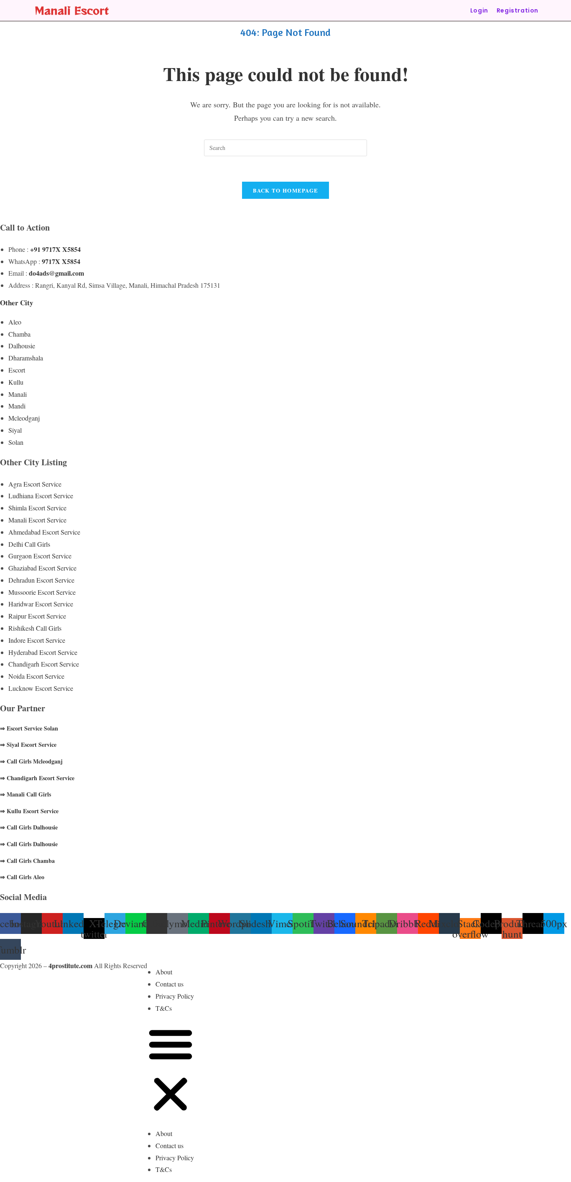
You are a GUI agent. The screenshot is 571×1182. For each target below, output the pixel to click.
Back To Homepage (286, 190)
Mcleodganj (24, 417)
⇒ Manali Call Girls (25, 794)
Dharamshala (25, 357)
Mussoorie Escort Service (42, 592)
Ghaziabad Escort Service (42, 567)
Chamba (19, 334)
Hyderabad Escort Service (42, 652)
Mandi (16, 405)
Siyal (15, 430)
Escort (16, 369)
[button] (170, 1070)
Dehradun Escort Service (41, 580)
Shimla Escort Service (37, 507)
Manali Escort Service (37, 519)
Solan (15, 442)
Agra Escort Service (34, 483)
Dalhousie (21, 345)
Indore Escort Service (36, 640)
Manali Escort (72, 10)
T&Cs (163, 1008)
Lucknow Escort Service (40, 688)
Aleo (14, 321)
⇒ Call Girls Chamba (27, 860)
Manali (17, 394)
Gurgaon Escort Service (39, 555)
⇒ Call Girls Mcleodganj (31, 761)
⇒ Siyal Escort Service (28, 744)
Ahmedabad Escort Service (44, 532)
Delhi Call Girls (29, 544)
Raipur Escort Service (37, 615)
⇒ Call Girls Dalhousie (29, 827)
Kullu (15, 382)
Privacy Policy (174, 996)
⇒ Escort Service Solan (29, 728)
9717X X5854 (61, 261)
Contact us (169, 983)
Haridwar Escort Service (40, 603)
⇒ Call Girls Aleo (22, 877)
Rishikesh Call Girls (34, 628)
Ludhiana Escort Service (40, 495)
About (163, 971)
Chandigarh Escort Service (43, 663)
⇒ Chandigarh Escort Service (37, 778)
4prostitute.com (70, 965)
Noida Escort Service (36, 676)
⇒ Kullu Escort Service (29, 811)
